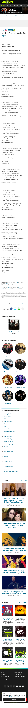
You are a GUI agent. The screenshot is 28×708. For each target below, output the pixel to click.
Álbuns (7, 16)
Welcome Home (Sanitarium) (11, 471)
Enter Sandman (7, 419)
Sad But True (7, 449)
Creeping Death (8, 461)
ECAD (2, 288)
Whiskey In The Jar (8, 441)
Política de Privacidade (19, 676)
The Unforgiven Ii (8, 436)
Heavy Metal (19, 12)
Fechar (14, 699)
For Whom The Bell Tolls (9, 431)
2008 (8, 287)
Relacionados (18, 16)
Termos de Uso (17, 674)
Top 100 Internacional (6, 678)
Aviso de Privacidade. (14, 696)
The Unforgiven (7, 421)
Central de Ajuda (18, 672)
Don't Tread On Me (8, 466)
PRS (17, 282)
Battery (6, 456)
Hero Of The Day (8, 439)
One (5, 424)
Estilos (16, 5)
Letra (3, 30)
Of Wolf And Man (8, 469)
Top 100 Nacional (5, 676)
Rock (9, 12)
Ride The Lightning (8, 444)
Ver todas (23, 480)
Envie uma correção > (19, 303)
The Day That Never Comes (10, 454)
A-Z (21, 5)
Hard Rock (13, 12)
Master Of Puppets (8, 429)
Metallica (11, 10)
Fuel (5, 426)
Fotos (12, 16)
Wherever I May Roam (9, 434)
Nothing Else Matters (9, 414)
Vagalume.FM (22, 602)
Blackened (6, 459)
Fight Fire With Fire (8, 451)
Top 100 (9, 5)
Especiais (3, 672)
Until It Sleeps (7, 464)
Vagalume (7, 1)
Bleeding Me (7, 474)
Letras (2, 16)
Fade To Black (7, 416)
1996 (19, 287)
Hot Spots (3, 674)
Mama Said (6, 446)
